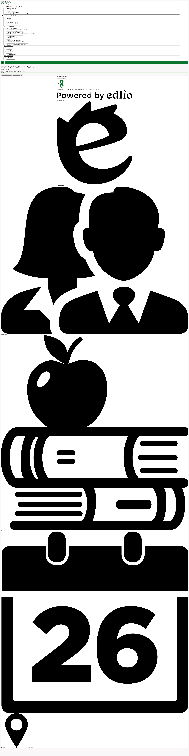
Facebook (4, 62)
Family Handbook (10, 11)
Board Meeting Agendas (12, 22)
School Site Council (11, 19)
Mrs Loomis (9, 53)
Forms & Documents (11, 17)
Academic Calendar (11, 8)
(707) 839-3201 (86, 89)
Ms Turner (8, 47)
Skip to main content (5, 1)
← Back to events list (7, 75)
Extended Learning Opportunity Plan (15, 41)
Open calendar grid (17, 75)
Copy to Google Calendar (7, 71)
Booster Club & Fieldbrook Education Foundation (18, 13)
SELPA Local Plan (10, 36)
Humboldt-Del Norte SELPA (13, 23)
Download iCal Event (19, 71)
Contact (4, 63)
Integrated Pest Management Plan (14, 40)
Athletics (8, 18)
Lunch (2, 72)
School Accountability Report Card (14, 31)
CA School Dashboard (11, 28)
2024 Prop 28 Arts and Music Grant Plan (16, 44)
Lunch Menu (9, 9)
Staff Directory (9, 57)
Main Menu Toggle (5, 4)
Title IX (8, 39)
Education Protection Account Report (15, 32)
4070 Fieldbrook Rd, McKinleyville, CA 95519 (68, 89)
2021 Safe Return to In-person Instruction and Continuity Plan (20, 33)
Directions (30, 747)
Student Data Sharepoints (12, 37)
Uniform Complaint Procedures (13, 25)
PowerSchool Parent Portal (12, 12)
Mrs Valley (9, 49)
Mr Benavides (9, 51)
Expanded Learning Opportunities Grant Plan (17, 43)
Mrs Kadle (8, 50)
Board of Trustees (10, 59)
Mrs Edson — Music (11, 54)
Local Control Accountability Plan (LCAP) (16, 29)
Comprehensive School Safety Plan (14, 35)
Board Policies (9, 21)
